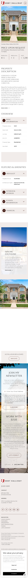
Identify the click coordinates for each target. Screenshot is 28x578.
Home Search (5, 519)
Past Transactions (7, 524)
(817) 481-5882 (6, 544)
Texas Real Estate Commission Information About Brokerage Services (13, 537)
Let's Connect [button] (5, 527)
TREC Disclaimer (5, 539)
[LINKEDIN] (10, 509)
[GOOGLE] (14, 509)
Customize (14, 569)
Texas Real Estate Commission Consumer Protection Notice (12, 534)
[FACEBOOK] (2, 509)
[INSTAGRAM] (6, 509)
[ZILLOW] (17, 509)
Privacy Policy (10, 402)
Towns (3, 526)
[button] (14, 455)
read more (8, 270)
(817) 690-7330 (18, 464)
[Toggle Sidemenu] (25, 3)
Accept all (14, 573)
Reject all (14, 565)
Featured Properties (5, 521)
